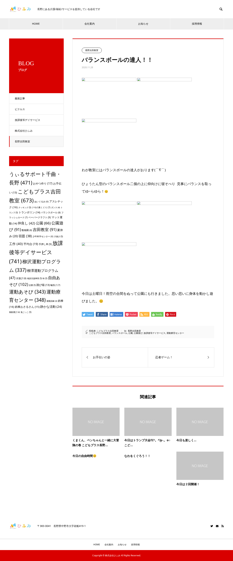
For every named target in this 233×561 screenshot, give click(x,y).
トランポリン (29, 212)
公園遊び (138, 333)
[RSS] (222, 526)
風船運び (14, 312)
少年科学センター (43, 236)
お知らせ (143, 23)
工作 (16, 243)
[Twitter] (211, 526)
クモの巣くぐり (41, 207)
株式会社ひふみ (24, 130)
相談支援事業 (34, 278)
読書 (32, 285)
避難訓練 (51, 301)
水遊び (21, 278)
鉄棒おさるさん (27, 306)
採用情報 (197, 23)
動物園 (27, 230)
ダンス (55, 207)
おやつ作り (42, 183)
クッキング (24, 207)
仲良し (26, 223)
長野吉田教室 (22, 141)
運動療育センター (175, 333)
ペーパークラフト (39, 217)
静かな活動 (51, 306)
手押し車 (45, 244)
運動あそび (27, 291)
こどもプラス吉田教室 (108, 330)
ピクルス (20, 109)
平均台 (30, 244)
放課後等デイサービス (27, 120)
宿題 (25, 236)
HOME (36, 23)
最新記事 (20, 98)
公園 (130, 333)
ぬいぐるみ (41, 201)
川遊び (58, 236)
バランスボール (119, 333)
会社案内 (89, 23)
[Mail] (217, 526)
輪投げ (55, 285)
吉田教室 (44, 229)
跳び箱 (43, 285)
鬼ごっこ (26, 312)
